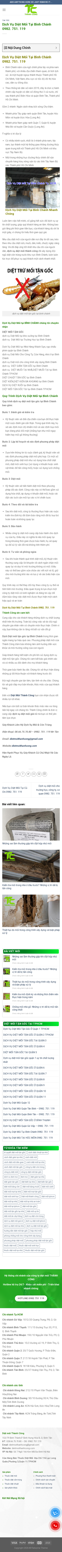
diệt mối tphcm (48, 1196)
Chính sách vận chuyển (45, 1480)
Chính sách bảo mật (44, 1488)
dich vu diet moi (11, 1177)
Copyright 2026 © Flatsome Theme (31, 1548)
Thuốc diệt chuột (12, 1484)
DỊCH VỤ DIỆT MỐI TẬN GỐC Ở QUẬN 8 (24, 1079)
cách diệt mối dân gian (14, 1162)
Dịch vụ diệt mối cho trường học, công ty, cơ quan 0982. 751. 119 (48, 790)
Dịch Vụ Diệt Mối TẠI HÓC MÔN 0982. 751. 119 (28, 1137)
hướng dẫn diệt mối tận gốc (16, 1231)
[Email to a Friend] (33, 774)
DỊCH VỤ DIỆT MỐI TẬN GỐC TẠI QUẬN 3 (24, 1040)
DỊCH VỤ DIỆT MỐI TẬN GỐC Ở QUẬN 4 (24, 1046)
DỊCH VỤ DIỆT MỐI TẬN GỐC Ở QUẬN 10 (24, 1091)
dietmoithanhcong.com (24, 745)
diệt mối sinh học (11, 1196)
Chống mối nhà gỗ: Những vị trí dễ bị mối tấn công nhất (35, 1008)
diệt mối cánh (47, 1187)
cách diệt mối (31, 1157)
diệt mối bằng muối (30, 1187)
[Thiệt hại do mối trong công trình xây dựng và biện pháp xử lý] (31, 911)
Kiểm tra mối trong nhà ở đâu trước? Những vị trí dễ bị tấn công (34, 970)
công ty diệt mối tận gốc (31, 1172)
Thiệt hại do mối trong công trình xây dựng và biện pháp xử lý (34, 983)
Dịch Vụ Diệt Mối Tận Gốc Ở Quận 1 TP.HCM (26, 1028)
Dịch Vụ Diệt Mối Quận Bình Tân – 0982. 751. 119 (28, 1114)
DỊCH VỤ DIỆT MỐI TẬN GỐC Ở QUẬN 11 (24, 1096)
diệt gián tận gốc (11, 1182)
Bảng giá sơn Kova (20, 1354)
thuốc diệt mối (10, 1245)
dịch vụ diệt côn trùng (34, 1216)
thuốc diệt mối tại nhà (13, 1250)
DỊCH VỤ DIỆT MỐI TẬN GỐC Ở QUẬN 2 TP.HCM (28, 1034)
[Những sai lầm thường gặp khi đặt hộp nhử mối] (31, 824)
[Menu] (4, 9)
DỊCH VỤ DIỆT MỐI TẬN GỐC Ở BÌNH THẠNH (26, 1120)
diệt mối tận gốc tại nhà (14, 1211)
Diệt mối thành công (30, 1196)
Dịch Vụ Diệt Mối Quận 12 (16, 1102)
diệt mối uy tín (33, 1211)
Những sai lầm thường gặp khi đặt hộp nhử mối (26, 843)
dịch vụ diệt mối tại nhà (14, 1226)
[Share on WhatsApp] (17, 774)
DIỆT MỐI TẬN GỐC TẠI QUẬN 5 (20, 1052)
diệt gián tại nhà (37, 1177)
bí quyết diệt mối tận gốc (14, 1152)
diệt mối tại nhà (10, 1201)
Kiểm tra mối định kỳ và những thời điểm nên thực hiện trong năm (35, 996)
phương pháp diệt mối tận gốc (39, 1240)
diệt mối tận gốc (29, 1206)
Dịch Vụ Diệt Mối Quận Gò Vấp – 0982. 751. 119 (28, 1126)
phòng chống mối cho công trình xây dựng (22, 1236)
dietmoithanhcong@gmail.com (26, 738)
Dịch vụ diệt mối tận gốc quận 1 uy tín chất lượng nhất (28, 1060)
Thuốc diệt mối (11, 1476)
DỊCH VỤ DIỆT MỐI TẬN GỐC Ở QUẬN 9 (24, 1085)
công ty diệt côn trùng (34, 1167)
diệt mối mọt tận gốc (32, 1192)
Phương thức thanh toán (46, 1476)
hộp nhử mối (36, 1231)
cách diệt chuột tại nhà (38, 1152)
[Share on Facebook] (22, 774)
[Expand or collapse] (56, 47)
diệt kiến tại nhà (28, 1182)
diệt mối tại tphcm (12, 1206)
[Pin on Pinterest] (39, 774)
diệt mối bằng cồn (12, 1187)
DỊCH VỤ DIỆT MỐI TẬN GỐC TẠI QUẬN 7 (24, 1073)
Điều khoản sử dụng (44, 1484)
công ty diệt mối (11, 1172)
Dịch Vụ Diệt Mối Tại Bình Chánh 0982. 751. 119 (28, 1131)
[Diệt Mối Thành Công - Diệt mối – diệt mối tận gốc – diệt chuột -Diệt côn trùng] (31, 10)
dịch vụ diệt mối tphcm (35, 1221)
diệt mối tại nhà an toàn (30, 1201)
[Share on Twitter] (28, 774)
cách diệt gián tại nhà (13, 1157)
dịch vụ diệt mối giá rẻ (13, 1221)
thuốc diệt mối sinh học (29, 1245)
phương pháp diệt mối (13, 1240)
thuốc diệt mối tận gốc (34, 1250)
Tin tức (5, 20)
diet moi (24, 1177)
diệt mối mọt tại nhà (12, 1192)
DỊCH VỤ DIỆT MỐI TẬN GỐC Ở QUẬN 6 (24, 1067)
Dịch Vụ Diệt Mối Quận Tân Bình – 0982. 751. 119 (28, 1108)
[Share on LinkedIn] (44, 774)
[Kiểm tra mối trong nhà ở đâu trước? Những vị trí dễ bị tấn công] (31, 866)
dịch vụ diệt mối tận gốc (37, 1226)
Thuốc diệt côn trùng (13, 1480)
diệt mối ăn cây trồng (13, 1216)
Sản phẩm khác (11, 1488)
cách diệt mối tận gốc (13, 1167)
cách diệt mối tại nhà (35, 1162)
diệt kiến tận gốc (45, 1182)
